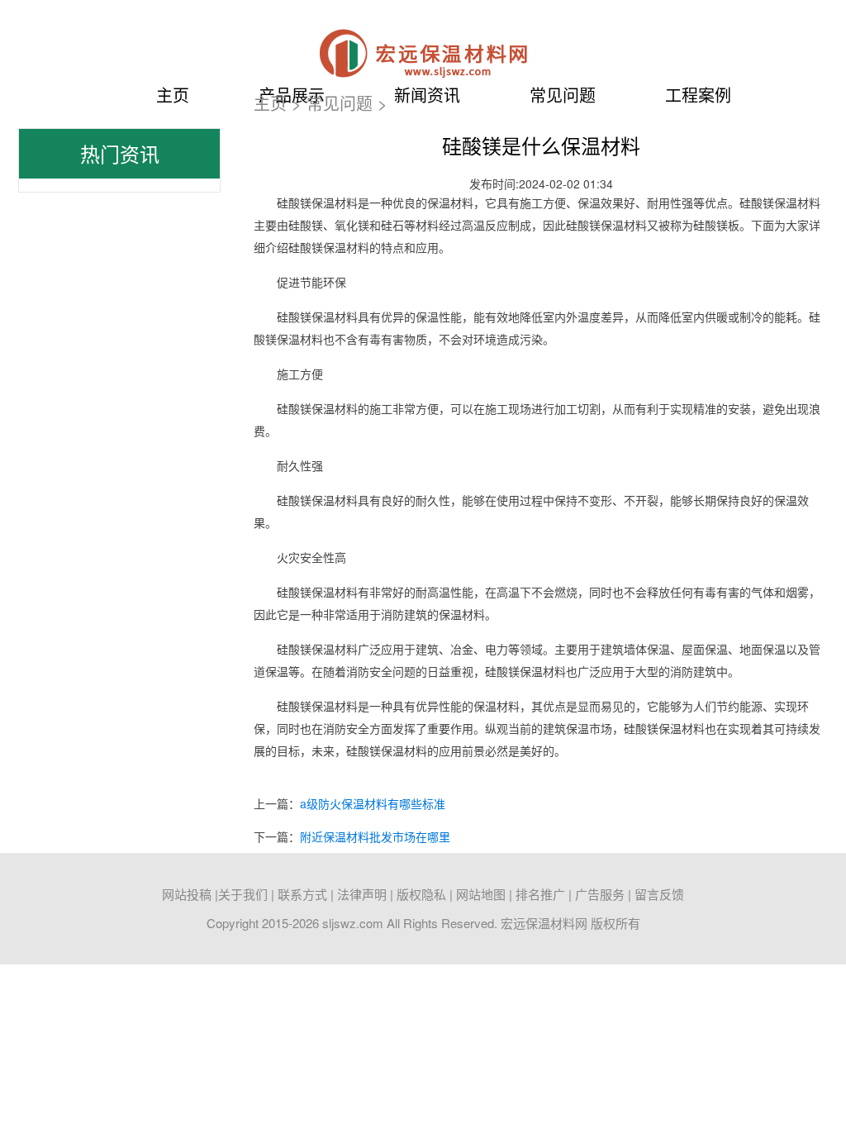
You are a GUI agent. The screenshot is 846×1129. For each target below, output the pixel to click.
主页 (172, 95)
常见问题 (340, 103)
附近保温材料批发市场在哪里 (375, 836)
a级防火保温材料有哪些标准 (372, 803)
